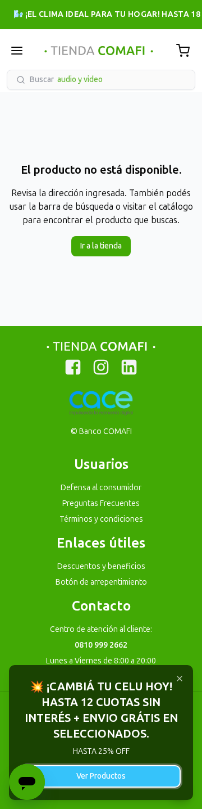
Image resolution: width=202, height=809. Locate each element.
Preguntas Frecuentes (101, 503)
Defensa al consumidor (101, 487)
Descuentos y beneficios (101, 566)
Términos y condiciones (101, 519)
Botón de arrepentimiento (101, 582)
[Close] (179, 678)
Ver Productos (101, 776)
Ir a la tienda (101, 246)
